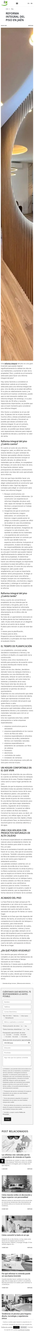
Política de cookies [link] (6, 1327)
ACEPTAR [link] (16, 1327)
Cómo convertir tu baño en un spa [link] (15, 1235)
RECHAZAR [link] (23, 1327)
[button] (17, 3)
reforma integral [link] (10, 364)
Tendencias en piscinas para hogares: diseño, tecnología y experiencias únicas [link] (16, 1316)
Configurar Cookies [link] (24, 1330)
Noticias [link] (30, 25)
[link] (2, 1161)
